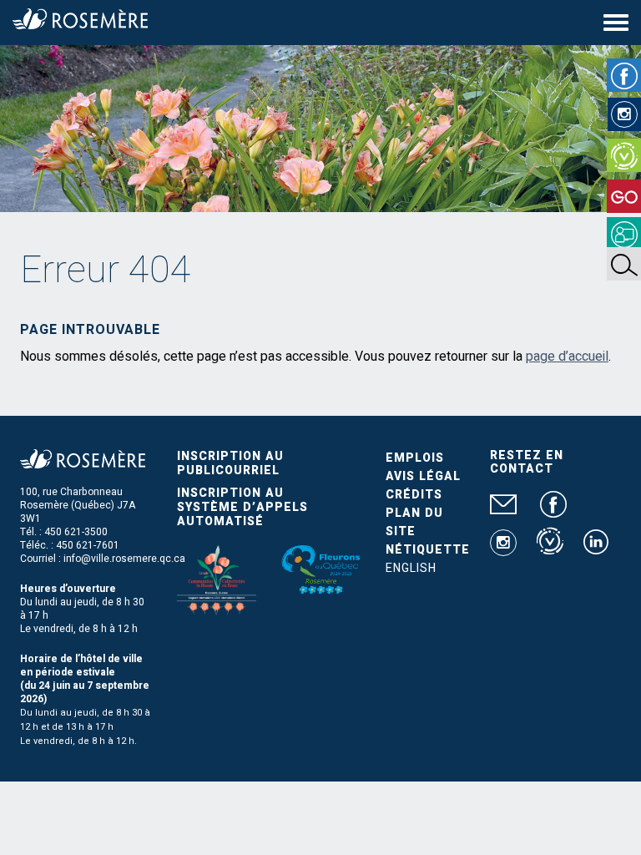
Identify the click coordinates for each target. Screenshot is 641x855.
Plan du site (414, 522)
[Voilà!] (624, 155)
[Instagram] (624, 114)
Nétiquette (428, 550)
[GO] (624, 196)
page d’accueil (567, 357)
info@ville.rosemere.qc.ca (124, 558)
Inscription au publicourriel (230, 463)
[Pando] (624, 233)
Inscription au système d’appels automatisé (242, 507)
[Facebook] (624, 75)
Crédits (414, 494)
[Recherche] (624, 264)
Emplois (415, 458)
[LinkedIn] (595, 549)
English (411, 568)
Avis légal (423, 476)
